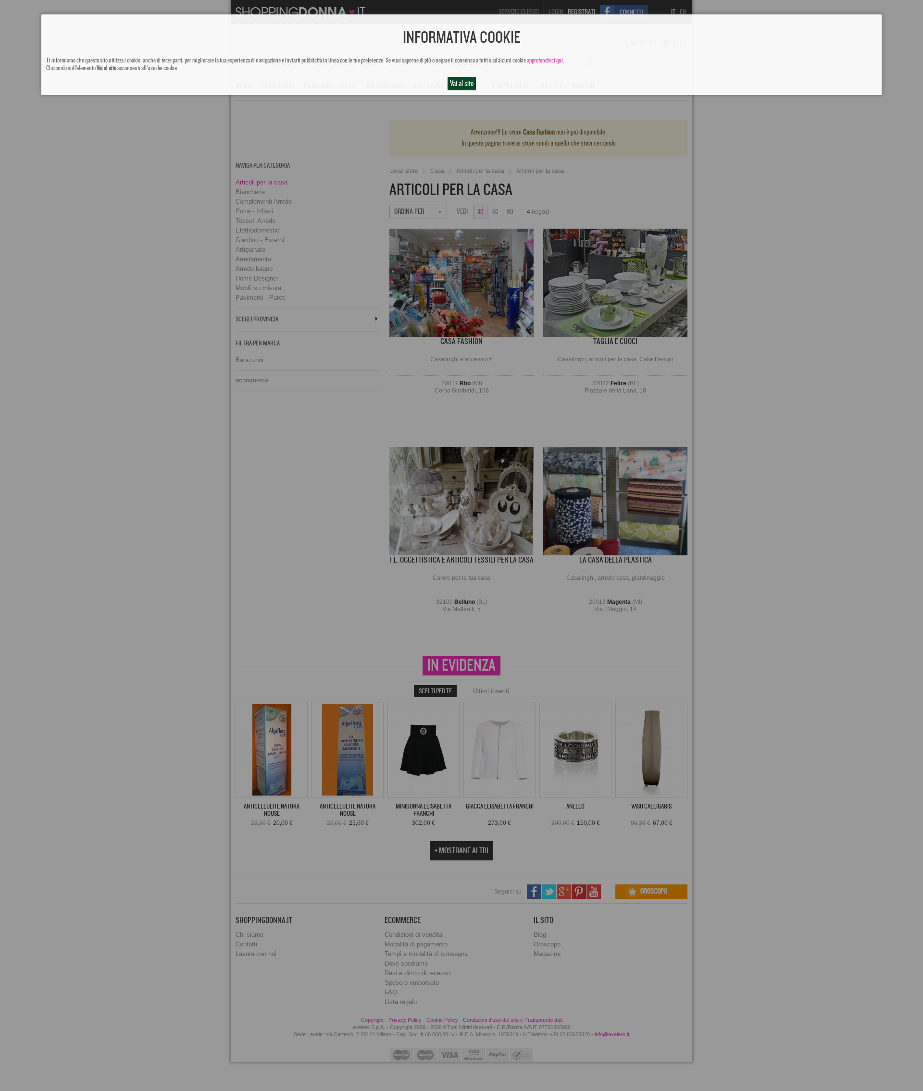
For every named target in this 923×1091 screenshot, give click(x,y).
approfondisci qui (545, 60)
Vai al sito (462, 83)
